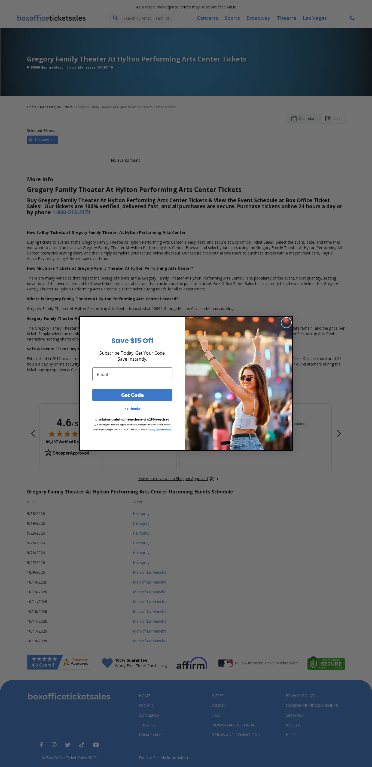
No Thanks (132, 409)
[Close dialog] (286, 322)
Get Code (132, 395)
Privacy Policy (155, 429)
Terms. (168, 429)
